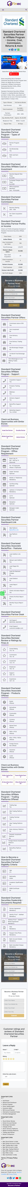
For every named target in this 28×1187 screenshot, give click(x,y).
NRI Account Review (9, 1110)
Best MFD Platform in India (10, 1151)
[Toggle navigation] (12, 10)
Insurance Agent (7, 1108)
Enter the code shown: (9, 1074)
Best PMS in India (8, 1153)
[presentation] (1, 63)
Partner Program (8, 1104)
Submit (15, 305)
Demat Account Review (9, 1123)
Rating (5, 1056)
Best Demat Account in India (11, 1143)
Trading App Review (9, 1132)
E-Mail (16, 1049)
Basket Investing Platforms (10, 1130)
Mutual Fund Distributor (10, 1102)
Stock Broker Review (9, 1121)
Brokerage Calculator (9, 1125)
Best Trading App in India (10, 1145)
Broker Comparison (8, 1134)
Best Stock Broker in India (10, 1141)
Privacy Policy (12, 1174)
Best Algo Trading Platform (11, 1149)
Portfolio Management (9, 1114)
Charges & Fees (7, 1127)
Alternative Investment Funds (11, 1112)
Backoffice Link (14, 530)
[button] (25, 10)
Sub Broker (6, 1100)
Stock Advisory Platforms (10, 1128)
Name (5, 1049)
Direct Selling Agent (8, 1106)
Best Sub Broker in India (10, 1155)
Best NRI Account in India (10, 1147)
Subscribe (15, 74)
